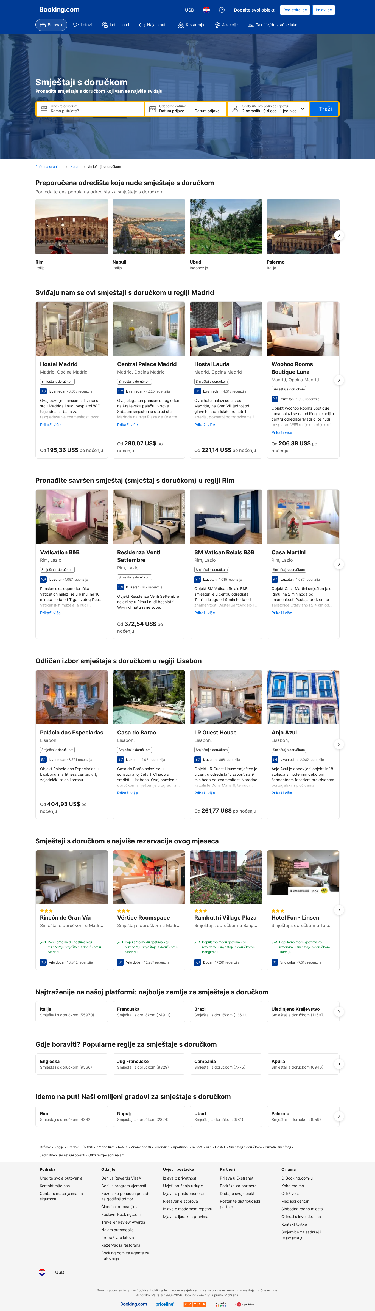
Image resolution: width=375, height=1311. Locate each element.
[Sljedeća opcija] (339, 235)
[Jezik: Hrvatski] (206, 10)
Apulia (278, 1061)
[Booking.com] (59, 10)
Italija (45, 1009)
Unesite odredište (64, 106)
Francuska (128, 1009)
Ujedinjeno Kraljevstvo (296, 1009)
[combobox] (95, 110)
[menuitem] (51, 25)
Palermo (280, 1113)
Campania (205, 1061)
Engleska (50, 1061)
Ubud (200, 1113)
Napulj (124, 1113)
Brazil (200, 1009)
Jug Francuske (133, 1061)
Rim (44, 1113)
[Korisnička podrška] (221, 10)
